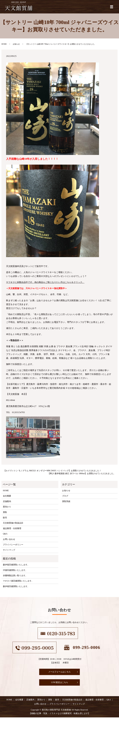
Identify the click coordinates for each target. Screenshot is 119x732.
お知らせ (16, 44)
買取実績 (66, 501)
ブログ (65, 496)
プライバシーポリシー (13, 545)
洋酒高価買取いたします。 (15, 570)
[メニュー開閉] (111, 6)
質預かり (7, 507)
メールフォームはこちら (59, 672)
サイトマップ (9, 550)
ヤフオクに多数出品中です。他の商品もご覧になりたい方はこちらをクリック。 (45, 282)
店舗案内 (7, 501)
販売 (5, 518)
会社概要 (7, 496)
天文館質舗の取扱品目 (13, 523)
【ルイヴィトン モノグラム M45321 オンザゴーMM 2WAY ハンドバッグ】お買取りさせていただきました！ (52, 471)
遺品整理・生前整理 (12, 528)
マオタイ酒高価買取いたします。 (18, 581)
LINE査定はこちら (59, 682)
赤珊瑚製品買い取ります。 (15, 575)
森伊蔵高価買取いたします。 (16, 565)
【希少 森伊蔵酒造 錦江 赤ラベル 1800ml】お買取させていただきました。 (81, 473)
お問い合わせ (9, 539)
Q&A (5, 534)
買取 (5, 512)
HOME (4, 44)
